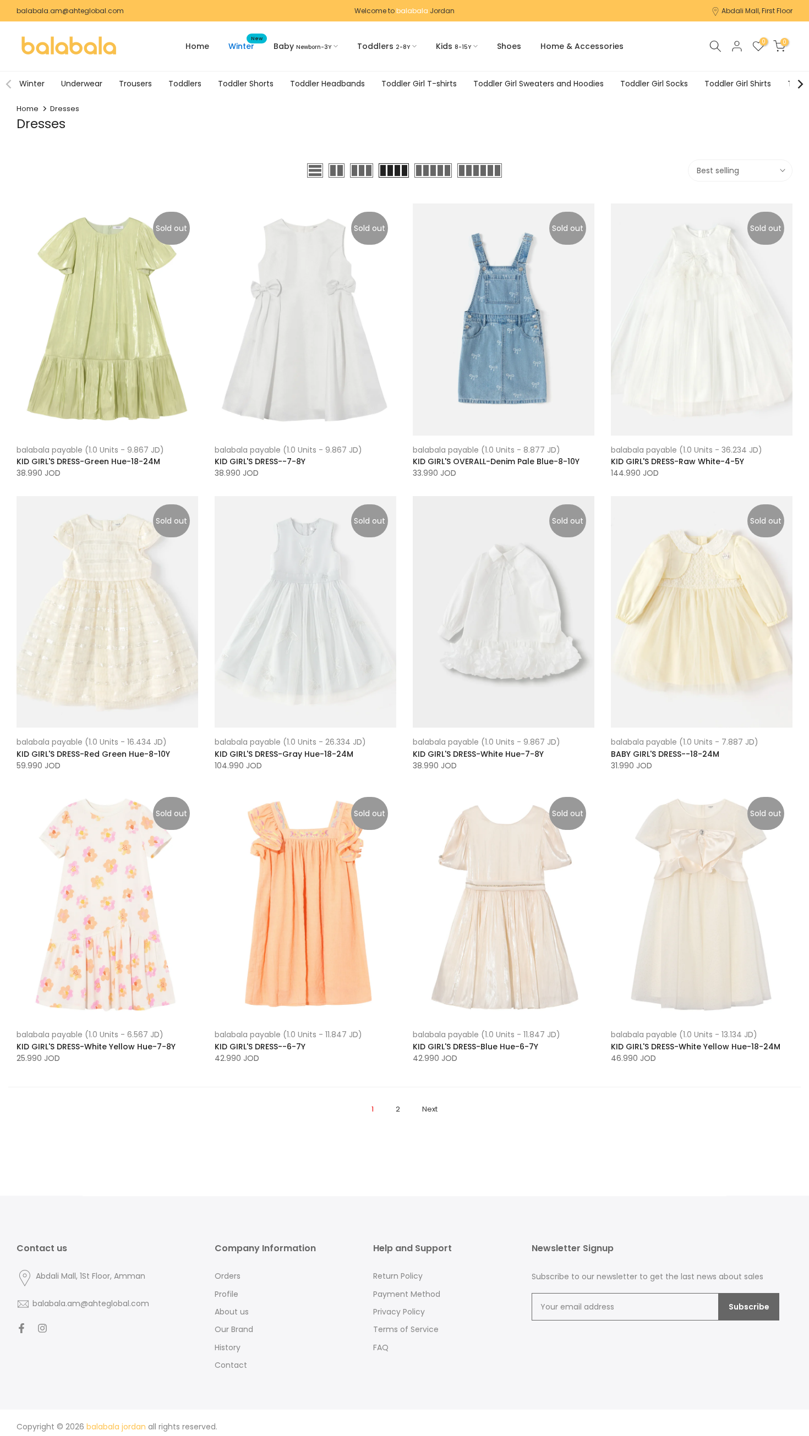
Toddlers (184, 83)
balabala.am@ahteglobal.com (70, 10)
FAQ (381, 1348)
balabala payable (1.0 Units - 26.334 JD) (290, 741)
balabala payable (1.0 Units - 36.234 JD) (686, 449)
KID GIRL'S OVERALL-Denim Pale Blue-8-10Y (496, 461)
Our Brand (234, 1329)
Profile (226, 1294)
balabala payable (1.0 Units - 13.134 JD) (684, 1034)
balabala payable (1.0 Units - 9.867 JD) (90, 449)
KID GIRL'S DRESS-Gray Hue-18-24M (284, 754)
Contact (231, 1365)
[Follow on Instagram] (42, 1328)
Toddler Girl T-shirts (419, 83)
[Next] (799, 84)
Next (430, 1109)
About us (232, 1312)
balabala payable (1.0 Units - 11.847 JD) (288, 1034)
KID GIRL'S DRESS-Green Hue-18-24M (88, 461)
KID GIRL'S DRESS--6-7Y (260, 1046)
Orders (227, 1276)
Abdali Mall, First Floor (756, 10)
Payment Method (406, 1294)
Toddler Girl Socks (654, 83)
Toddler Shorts (246, 83)
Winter (245, 46)
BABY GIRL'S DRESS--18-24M (665, 754)
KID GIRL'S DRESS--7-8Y (260, 461)
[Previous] (9, 84)
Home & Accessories (582, 46)
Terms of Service (406, 1329)
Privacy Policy (399, 1312)
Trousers (135, 83)
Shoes (509, 46)
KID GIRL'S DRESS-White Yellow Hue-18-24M (695, 1046)
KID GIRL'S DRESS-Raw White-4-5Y (677, 461)
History (227, 1348)
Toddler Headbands (327, 83)
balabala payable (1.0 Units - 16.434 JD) (92, 741)
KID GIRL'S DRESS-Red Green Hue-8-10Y (93, 754)
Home (197, 46)
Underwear (81, 83)
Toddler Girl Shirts (737, 83)
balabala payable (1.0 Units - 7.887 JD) (684, 741)
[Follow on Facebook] (21, 1328)
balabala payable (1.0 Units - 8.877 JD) (486, 449)
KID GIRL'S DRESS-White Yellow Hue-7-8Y (96, 1046)
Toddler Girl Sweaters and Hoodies (538, 83)
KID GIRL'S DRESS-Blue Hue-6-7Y (475, 1046)
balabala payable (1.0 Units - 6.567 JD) (90, 1034)
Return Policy (398, 1276)
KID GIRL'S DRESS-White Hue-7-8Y (478, 754)
